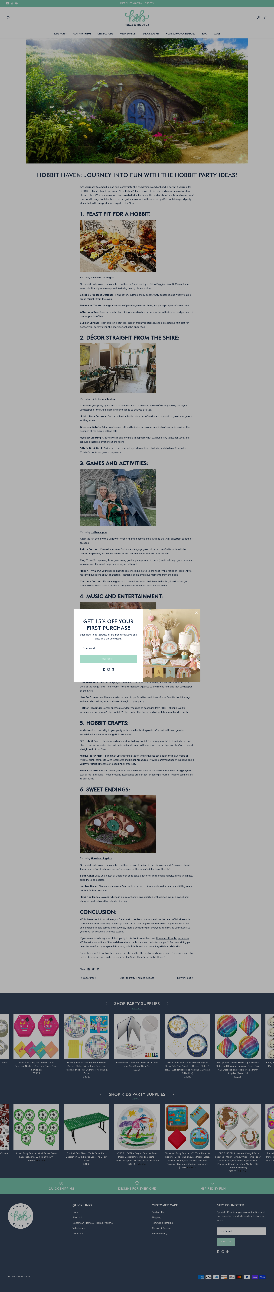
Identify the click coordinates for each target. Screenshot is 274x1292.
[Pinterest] (113, 669)
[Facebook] (104, 669)
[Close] (196, 612)
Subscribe (108, 659)
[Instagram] (108, 669)
